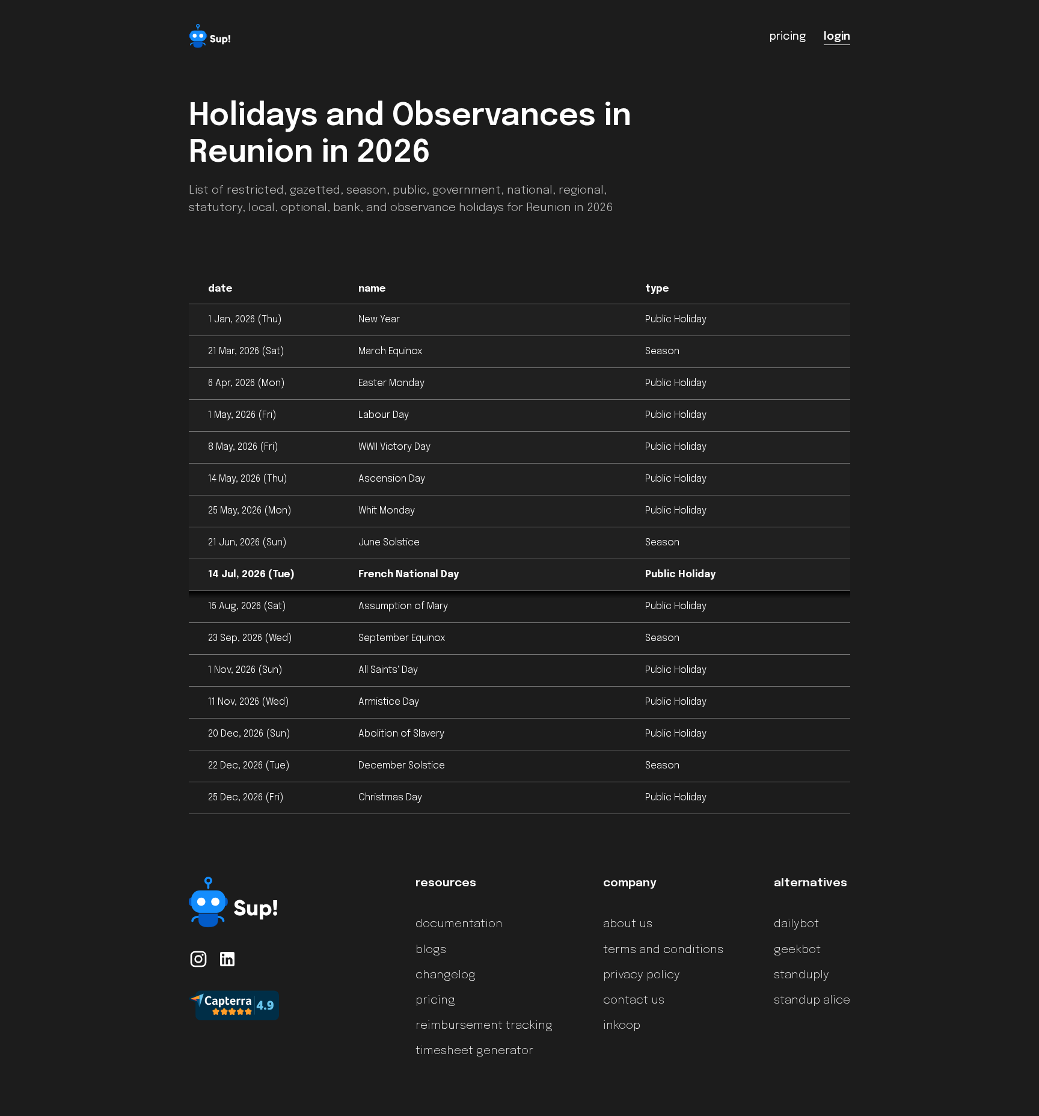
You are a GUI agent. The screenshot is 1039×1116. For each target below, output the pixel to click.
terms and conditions (663, 950)
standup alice (812, 1001)
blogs (430, 950)
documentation (459, 924)
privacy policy (641, 975)
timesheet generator (474, 1051)
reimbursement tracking (484, 1026)
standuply (801, 975)
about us (627, 924)
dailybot (796, 924)
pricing (435, 1001)
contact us (633, 1001)
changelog (445, 975)
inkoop (621, 1026)
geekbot (797, 950)
